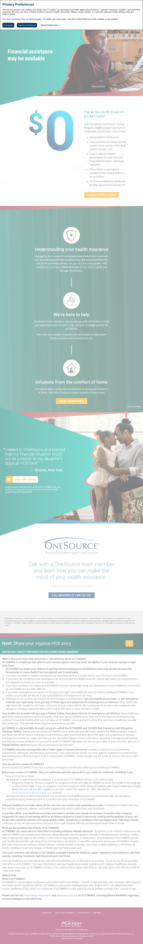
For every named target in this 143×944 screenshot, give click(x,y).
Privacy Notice (35, 19)
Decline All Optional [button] (26, 25)
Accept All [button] (8, 25)
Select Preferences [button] (49, 25)
